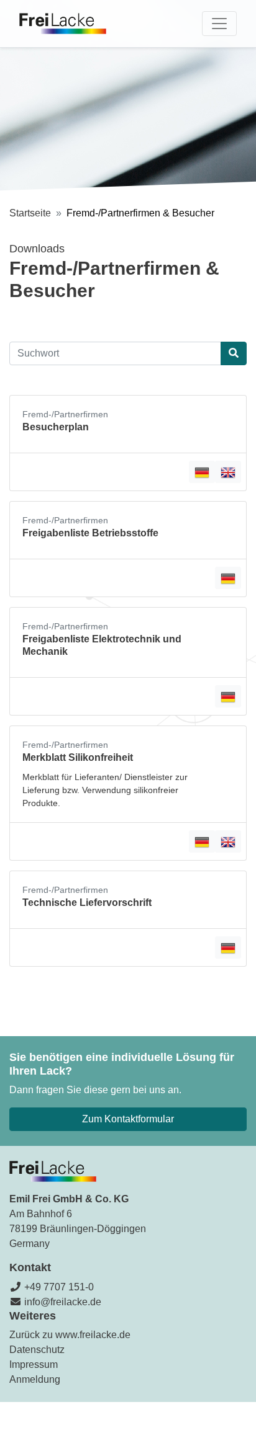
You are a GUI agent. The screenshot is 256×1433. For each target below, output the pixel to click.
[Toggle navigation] (219, 23)
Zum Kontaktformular (128, 1119)
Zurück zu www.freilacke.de (69, 1334)
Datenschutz (37, 1349)
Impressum (33, 1364)
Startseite (30, 213)
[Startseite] (62, 23)
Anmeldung (34, 1379)
